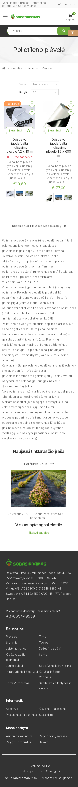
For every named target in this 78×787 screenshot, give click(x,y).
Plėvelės (16, 68)
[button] (70, 16)
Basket (43, 742)
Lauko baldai (14, 665)
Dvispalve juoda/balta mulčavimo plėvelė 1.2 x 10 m (19, 145)
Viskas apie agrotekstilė (38, 524)
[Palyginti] (32, 112)
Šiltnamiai (12, 642)
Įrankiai (43, 654)
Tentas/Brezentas (17, 683)
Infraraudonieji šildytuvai (22, 671)
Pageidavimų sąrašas (53, 736)
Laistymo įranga (16, 648)
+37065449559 (20, 616)
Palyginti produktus (18, 742)
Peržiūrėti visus (36, 464)
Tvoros (43, 642)
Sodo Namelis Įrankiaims (55, 665)
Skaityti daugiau (39, 532)
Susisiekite (46, 714)
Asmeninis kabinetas (19, 736)
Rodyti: (23, 92)
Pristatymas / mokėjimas (21, 714)
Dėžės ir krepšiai (50, 648)
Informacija (65, 4)
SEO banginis (51, 771)
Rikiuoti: (23, 84)
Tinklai (43, 636)
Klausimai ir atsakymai (53, 708)
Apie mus (12, 708)
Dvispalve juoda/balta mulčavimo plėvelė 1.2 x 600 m (58, 147)
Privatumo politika (39, 766)
